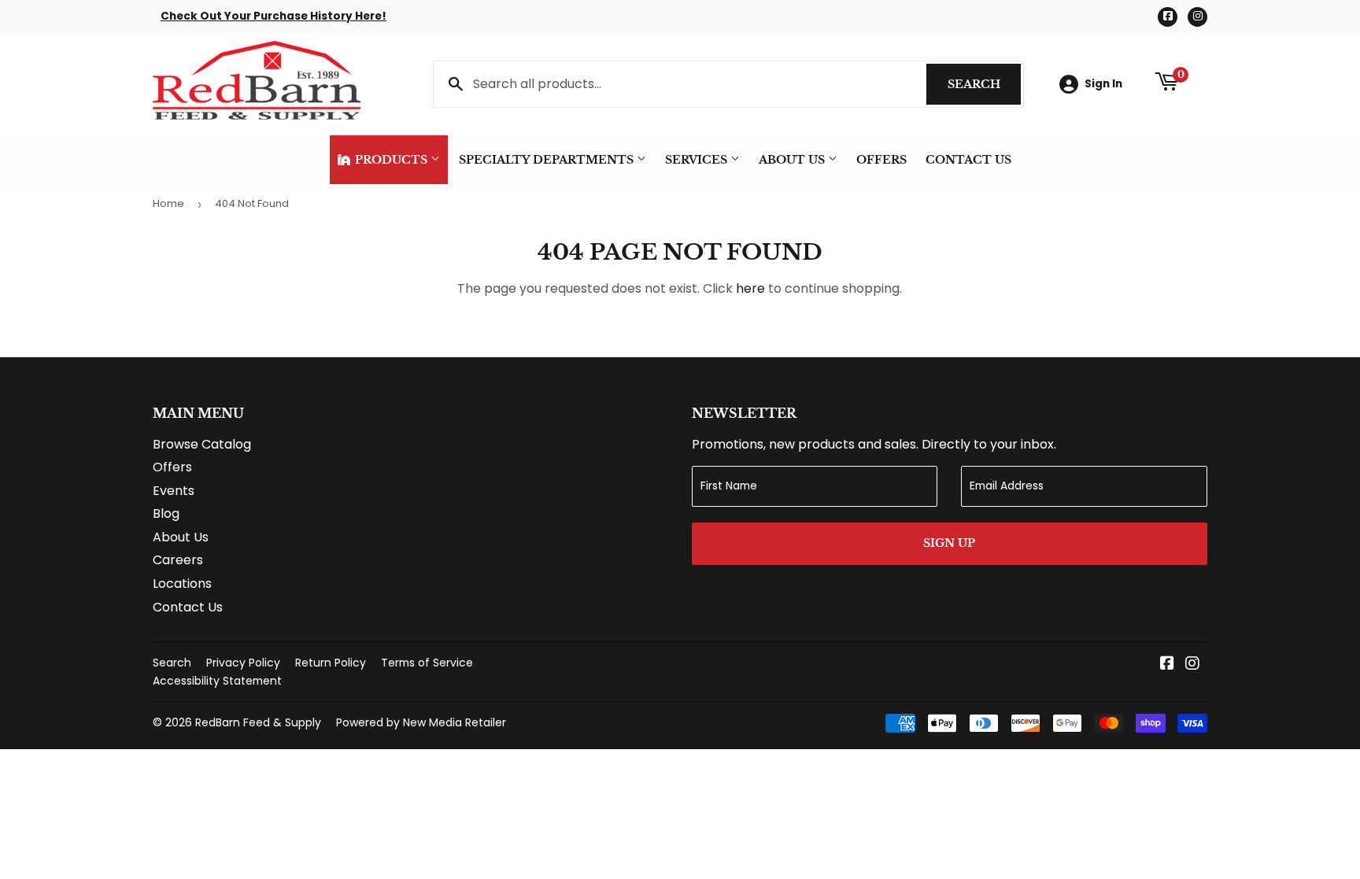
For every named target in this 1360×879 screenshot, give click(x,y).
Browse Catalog (202, 444)
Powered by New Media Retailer (421, 722)
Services (697, 160)
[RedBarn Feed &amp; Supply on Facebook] (1167, 665)
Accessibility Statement (217, 681)
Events (173, 491)
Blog (166, 513)
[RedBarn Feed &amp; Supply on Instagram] (1192, 665)
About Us (793, 160)
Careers (178, 560)
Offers (881, 160)
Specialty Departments (548, 160)
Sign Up (949, 543)
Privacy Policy (243, 662)
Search (984, 84)
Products (391, 160)
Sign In (1103, 83)
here (750, 288)
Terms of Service (427, 662)
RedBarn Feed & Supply (258, 722)
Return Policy (330, 662)
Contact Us (968, 160)
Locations (182, 583)
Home (168, 203)
